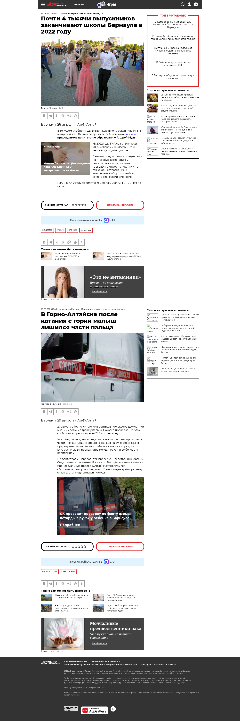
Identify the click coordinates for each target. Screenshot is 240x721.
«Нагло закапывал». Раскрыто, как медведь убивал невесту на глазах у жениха (179, 339)
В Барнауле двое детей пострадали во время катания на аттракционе (71, 608)
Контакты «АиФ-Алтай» (75, 662)
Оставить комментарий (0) (120, 205)
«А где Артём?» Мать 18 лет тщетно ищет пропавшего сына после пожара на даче (178, 119)
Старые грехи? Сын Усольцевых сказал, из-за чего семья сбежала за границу (179, 151)
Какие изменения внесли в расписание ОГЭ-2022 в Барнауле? (68, 256)
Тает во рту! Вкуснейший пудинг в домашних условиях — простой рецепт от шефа (178, 108)
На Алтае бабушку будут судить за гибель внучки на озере (71, 596)
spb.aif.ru (67, 404)
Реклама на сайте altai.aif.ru (106, 662)
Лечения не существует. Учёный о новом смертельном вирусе (178, 369)
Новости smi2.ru (52, 299)
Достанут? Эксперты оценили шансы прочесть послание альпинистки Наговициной (180, 317)
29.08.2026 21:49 (49, 309)
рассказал (131, 134)
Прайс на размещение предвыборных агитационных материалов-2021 (100, 665)
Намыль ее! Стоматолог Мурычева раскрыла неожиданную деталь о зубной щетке (178, 140)
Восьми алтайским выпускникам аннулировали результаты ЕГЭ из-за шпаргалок (124, 256)
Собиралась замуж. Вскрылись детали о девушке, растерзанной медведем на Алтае (177, 328)
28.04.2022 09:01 (49, 13)
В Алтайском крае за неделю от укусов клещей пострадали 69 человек (173, 51)
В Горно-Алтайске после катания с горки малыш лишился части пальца (173, 37)
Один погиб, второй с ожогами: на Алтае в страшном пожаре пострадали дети (123, 608)
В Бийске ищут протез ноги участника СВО (173, 64)
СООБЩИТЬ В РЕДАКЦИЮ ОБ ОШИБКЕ (158, 665)
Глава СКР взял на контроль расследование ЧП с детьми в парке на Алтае (122, 597)
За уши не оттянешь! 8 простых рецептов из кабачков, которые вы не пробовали (180, 97)
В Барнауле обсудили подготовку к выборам (173, 77)
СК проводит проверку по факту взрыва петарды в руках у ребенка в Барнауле (96, 516)
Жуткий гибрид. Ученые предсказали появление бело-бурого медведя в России (180, 349)
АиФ (61, 108)
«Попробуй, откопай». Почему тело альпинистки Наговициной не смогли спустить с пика (179, 130)
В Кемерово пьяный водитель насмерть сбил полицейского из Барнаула (173, 24)
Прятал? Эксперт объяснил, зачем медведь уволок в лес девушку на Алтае (178, 360)
